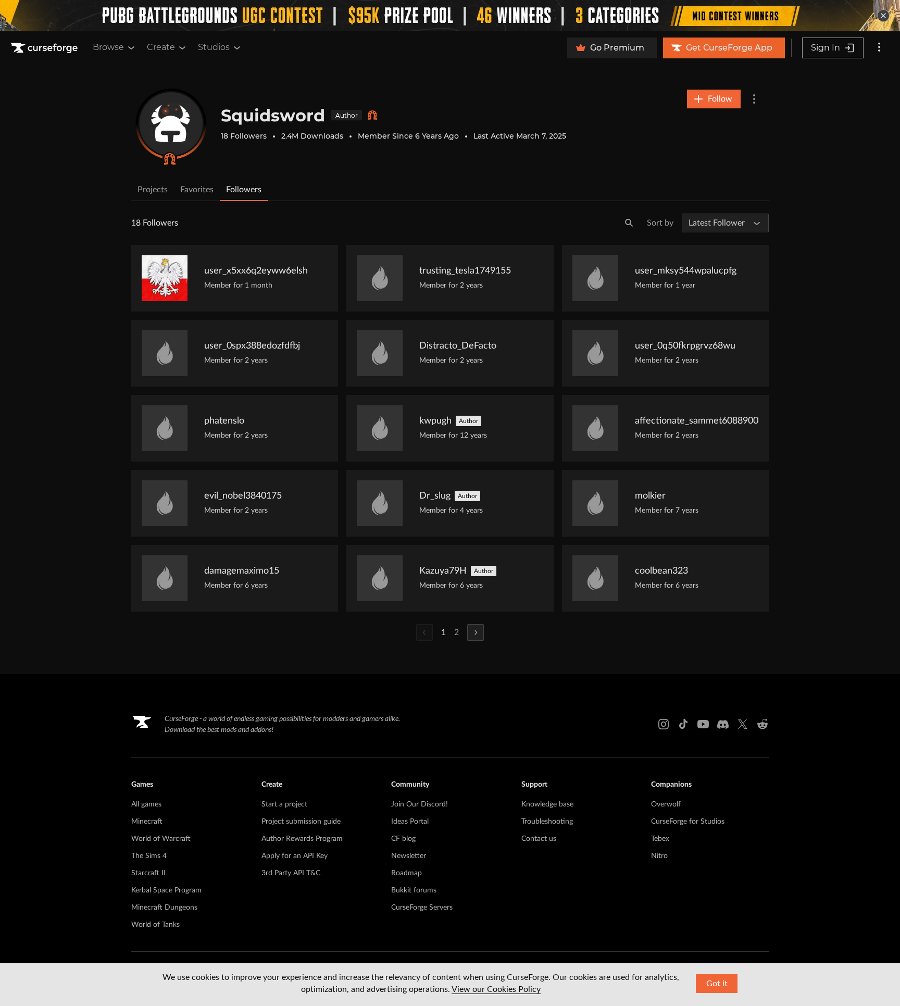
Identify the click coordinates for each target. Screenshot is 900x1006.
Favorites (197, 189)
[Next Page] (475, 632)
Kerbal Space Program (166, 890)
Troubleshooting (547, 821)
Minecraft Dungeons (164, 907)
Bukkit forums (413, 890)
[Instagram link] (663, 724)
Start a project (284, 804)
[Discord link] (723, 724)
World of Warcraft (161, 838)
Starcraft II (148, 873)
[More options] (879, 48)
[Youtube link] (703, 724)
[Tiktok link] (683, 724)
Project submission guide (301, 821)
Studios (214, 47)
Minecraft (146, 821)
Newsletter (408, 856)
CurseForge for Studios (687, 821)
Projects (153, 189)
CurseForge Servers (422, 907)
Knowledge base (547, 804)
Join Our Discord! (419, 804)
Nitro (659, 856)
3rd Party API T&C (290, 873)
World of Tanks (155, 924)
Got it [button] (717, 983)
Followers (243, 189)
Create (161, 47)
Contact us (538, 838)
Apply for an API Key (294, 856)
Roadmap (406, 873)
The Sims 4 (149, 856)
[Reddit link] (762, 724)
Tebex (660, 838)
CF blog (403, 838)
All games (146, 804)
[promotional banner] (450, 15)
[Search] (629, 223)
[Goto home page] (45, 48)
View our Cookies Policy (496, 989)
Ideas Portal (410, 821)
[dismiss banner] (883, 15)
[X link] (742, 724)
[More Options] (754, 99)
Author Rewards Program (302, 838)
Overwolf (666, 804)
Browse (108, 47)
